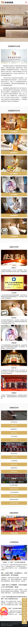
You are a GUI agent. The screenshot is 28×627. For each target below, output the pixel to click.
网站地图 (25, 625)
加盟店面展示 (14, 513)
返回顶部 (24, 623)
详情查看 (20, 78)
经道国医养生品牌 (14, 46)
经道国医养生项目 (14, 111)
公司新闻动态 (14, 542)
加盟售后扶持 (14, 407)
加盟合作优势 (14, 247)
